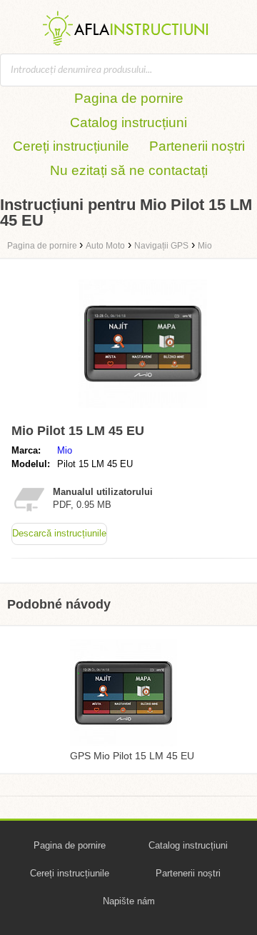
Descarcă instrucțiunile (59, 533)
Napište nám (129, 901)
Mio (64, 450)
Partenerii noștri (197, 146)
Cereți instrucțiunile (71, 146)
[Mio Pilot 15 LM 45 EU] (142, 411)
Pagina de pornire (128, 98)
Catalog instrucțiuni (128, 122)
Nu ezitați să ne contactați (129, 170)
